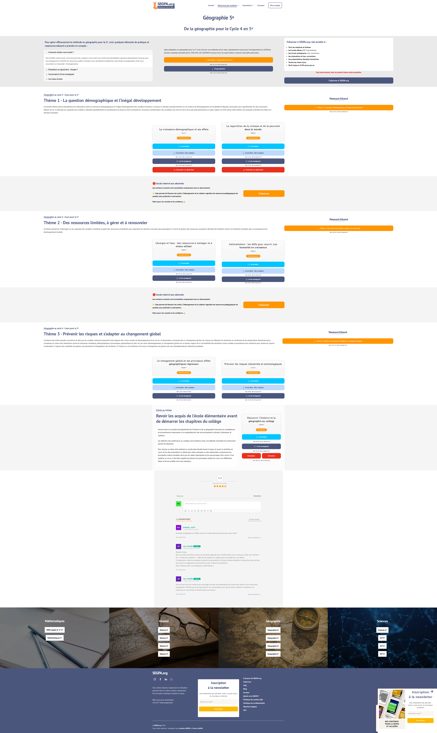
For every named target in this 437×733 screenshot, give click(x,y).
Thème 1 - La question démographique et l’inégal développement (340, 108)
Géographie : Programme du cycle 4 (219, 60)
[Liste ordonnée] (198, 511)
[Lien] (211, 511)
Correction (271, 456)
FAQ (245, 685)
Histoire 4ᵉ (164, 646)
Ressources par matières (227, 5)
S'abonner (264, 193)
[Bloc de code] (207, 511)
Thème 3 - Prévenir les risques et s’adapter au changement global (339, 341)
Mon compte (275, 5)
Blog (245, 689)
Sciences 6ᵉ (382, 630)
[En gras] (185, 511)
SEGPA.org (157, 725)
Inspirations (247, 5)
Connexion (257, 496)
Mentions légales (250, 706)
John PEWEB (188, 546)
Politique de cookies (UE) (253, 699)
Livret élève (185, 146)
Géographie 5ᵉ (273, 638)
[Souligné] (191, 511)
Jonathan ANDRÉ (184, 728)
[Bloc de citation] (204, 511)
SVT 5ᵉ (382, 638)
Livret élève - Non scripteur (185, 153)
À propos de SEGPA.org (252, 678)
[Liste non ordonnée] (201, 511)
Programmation (219, 69)
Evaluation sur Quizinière (185, 170)
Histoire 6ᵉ (164, 630)
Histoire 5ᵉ (164, 638)
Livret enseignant (185, 161)
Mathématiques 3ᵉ (54, 638)
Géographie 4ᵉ (273, 646)
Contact (246, 692)
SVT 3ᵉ (382, 654)
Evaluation (251, 456)
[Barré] (195, 511)
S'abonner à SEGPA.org (339, 80)
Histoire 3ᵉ (164, 654)
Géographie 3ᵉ (273, 654)
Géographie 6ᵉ (273, 630)
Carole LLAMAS (197, 728)
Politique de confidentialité (254, 703)
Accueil (211, 5)
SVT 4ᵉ (382, 646)
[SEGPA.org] (164, 8)
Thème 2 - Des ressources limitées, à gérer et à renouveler (340, 228)
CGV (244, 710)
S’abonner (247, 682)
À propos (260, 5)
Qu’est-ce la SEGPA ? (251, 696)
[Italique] (188, 511)
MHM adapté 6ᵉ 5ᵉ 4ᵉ (54, 630)
